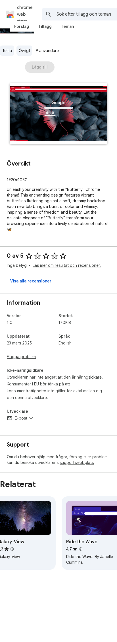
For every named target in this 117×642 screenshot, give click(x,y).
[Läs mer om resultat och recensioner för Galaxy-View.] (12, 549)
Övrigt (24, 50)
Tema (7, 50)
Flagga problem (21, 356)
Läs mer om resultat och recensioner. (67, 265)
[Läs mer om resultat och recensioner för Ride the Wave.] (80, 549)
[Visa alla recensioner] (31, 281)
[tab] (22, 26)
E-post (21, 418)
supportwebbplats (77, 462)
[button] (58, 114)
